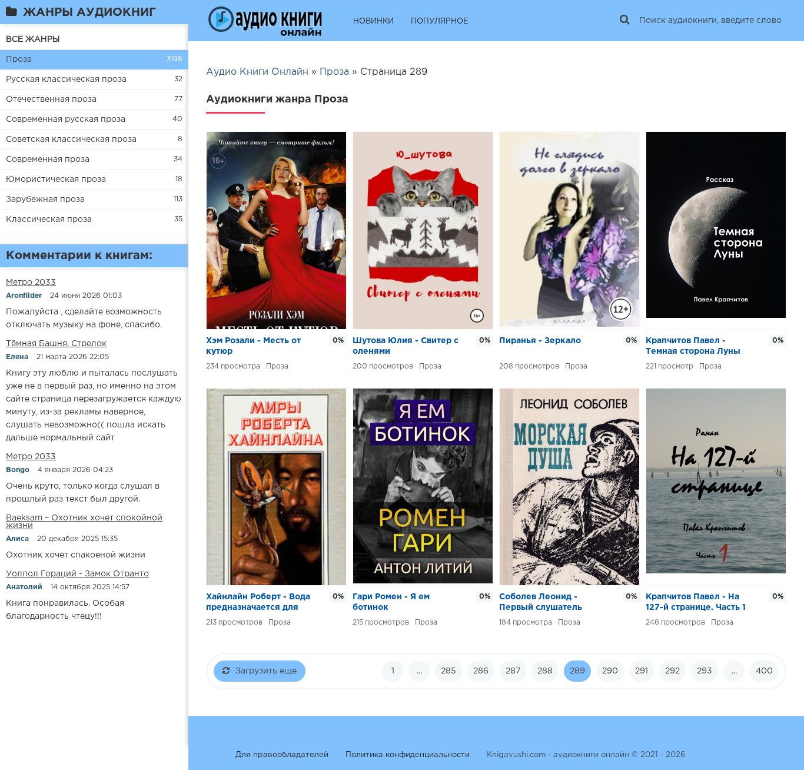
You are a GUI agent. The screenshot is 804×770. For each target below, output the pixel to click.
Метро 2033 (31, 282)
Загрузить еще (266, 671)
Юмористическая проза (56, 179)
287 (513, 671)
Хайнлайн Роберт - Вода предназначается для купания (258, 603)
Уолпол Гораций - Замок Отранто (77, 574)
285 (448, 671)
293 (704, 671)
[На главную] (265, 20)
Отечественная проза (51, 99)
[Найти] (624, 20)
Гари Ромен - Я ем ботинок (391, 602)
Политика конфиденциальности (407, 755)
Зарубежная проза (45, 199)
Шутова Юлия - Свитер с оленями (406, 346)
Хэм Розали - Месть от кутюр (253, 346)
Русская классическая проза (66, 79)
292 (672, 671)
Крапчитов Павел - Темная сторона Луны (693, 346)
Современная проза (47, 159)
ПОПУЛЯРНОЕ (440, 21)
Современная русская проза (65, 119)
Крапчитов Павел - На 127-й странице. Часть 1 (696, 602)
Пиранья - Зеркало (540, 340)
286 (481, 671)
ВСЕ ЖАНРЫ (33, 39)
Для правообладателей (281, 755)
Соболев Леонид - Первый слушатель (540, 602)
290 (610, 671)
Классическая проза (49, 219)
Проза (19, 59)
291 (641, 671)
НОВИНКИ (373, 21)
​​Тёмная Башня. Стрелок (56, 343)
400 (764, 671)
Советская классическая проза (71, 139)
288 (545, 671)
